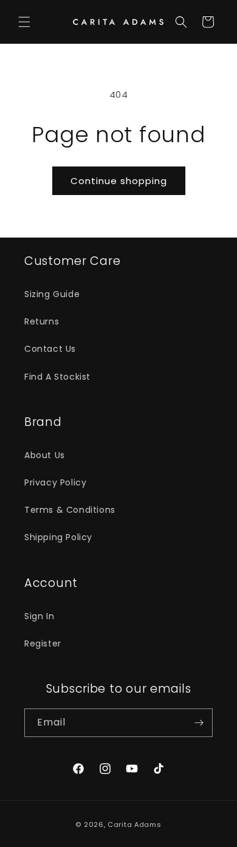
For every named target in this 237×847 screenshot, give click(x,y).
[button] (24, 22)
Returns (41, 321)
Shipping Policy (58, 537)
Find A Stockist (57, 377)
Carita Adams (134, 824)
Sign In (39, 616)
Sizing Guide (52, 294)
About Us (44, 455)
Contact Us (50, 349)
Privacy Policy (55, 482)
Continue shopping (118, 180)
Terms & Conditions (69, 510)
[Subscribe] (198, 722)
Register (42, 643)
